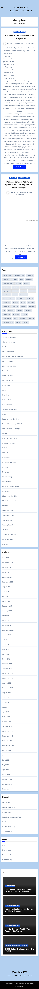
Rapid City (31, 302)
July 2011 (5, 697)
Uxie (15, 318)
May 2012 (5, 649)
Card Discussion (19, 31)
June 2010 (6, 760)
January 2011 (7, 726)
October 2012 (7, 625)
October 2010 (7, 741)
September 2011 (7, 688)
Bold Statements (8, 352)
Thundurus (6, 314)
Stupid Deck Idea (8, 510)
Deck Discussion (8, 376)
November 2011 (7, 678)
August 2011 (6, 693)
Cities (15, 279)
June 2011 (5, 702)
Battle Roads (7, 275)
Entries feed (6, 850)
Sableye (23, 306)
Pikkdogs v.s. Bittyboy (10, 438)
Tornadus (16, 314)
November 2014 (7, 563)
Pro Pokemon (6, 822)
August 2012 (6, 635)
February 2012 (7, 664)
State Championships (9, 496)
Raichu (23, 302)
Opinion (5, 433)
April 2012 (5, 654)
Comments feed (8, 855)
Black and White (19, 275)
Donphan (29, 279)
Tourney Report (24, 178)
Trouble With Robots (9, 534)
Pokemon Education (9, 462)
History (4, 390)
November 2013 (7, 572)
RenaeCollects (7, 491)
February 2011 (7, 721)
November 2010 (7, 736)
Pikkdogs (9, 43)
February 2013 (7, 606)
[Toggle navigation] (2, 7)
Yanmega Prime (8, 322)
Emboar (26, 283)
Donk (21, 279)
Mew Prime (20, 298)
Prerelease (6, 472)
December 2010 (7, 731)
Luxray (15, 295)
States (19, 310)
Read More (19, 166)
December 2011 (7, 673)
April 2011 (5, 712)
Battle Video (6, 347)
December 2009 (7, 789)
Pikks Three (6, 448)
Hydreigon (6, 291)
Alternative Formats (9, 342)
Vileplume (22, 318)
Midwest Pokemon (8, 807)
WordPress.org (7, 860)
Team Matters (7, 520)
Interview (5, 395)
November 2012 (7, 620)
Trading (5, 530)
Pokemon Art (6, 457)
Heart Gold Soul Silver (27, 287)
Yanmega (31, 318)
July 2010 (5, 755)
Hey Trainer (6, 803)
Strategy (5, 506)
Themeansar (19, 986)
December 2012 (7, 616)
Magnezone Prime (8, 298)
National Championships (10, 419)
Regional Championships (10, 486)
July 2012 (5, 640)
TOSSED (24, 314)
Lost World (32, 291)
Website (5, 544)
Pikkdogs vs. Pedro (8, 443)
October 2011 (6, 683)
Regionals (6, 306)
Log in (4, 845)
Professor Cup (7, 477)
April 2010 (5, 770)
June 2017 (6, 558)
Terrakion (28, 310)
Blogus (29, 984)
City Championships (9, 366)
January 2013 (7, 611)
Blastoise (30, 275)
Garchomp (6, 287)
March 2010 (6, 774)
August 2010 (6, 750)
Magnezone (23, 295)
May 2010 (5, 765)
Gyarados (15, 287)
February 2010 (7, 779)
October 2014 (7, 567)
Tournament (7, 318)
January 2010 (7, 784)
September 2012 (8, 630)
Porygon (15, 302)
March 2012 (6, 659)
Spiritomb (11, 310)
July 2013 (5, 591)
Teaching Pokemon (8, 515)
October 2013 (7, 577)
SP (4, 310)
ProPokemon (6, 482)
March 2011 (6, 717)
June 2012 (6, 644)
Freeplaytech (6, 385)
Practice (5, 467)
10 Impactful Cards (9, 337)
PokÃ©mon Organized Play (11, 817)
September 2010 (8, 746)
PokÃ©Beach (6, 812)
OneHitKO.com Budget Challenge (13, 424)
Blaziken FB (6, 279)
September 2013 (8, 582)
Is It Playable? (7, 404)
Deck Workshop (7, 380)
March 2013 (6, 601)
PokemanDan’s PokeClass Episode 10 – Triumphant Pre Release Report (20, 185)
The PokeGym (7, 831)
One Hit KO (21, 8)
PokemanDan (14, 192)
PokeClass (13, 178)
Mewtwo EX (30, 298)
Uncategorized (7, 539)
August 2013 (6, 587)
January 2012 (7, 669)
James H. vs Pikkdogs (9, 409)
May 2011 (5, 707)
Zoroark (25, 322)
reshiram (15, 306)
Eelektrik (18, 283)
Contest (5, 371)
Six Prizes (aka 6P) (8, 827)
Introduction (6, 400)
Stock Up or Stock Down (10, 501)
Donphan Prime (7, 283)
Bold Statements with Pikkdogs (13, 356)
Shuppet (31, 306)
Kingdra (23, 291)
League (4, 414)
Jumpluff (15, 291)
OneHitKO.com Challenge (11, 429)
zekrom (18, 322)
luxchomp (6, 295)
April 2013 (5, 596)
